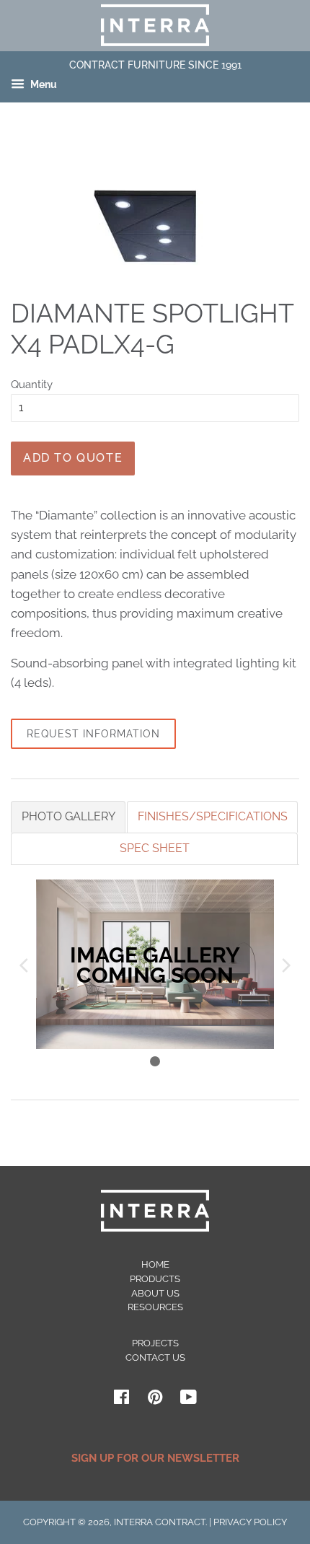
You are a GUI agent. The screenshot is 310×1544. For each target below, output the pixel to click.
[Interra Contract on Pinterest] (155, 1400)
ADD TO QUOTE (73, 458)
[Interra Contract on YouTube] (188, 1400)
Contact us (155, 1357)
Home (155, 1264)
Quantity (32, 384)
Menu (42, 85)
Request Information (93, 734)
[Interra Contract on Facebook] (121, 1400)
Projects (155, 1343)
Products (155, 1278)
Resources (155, 1307)
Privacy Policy (250, 1522)
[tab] (68, 817)
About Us (155, 1293)
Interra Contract (159, 1522)
